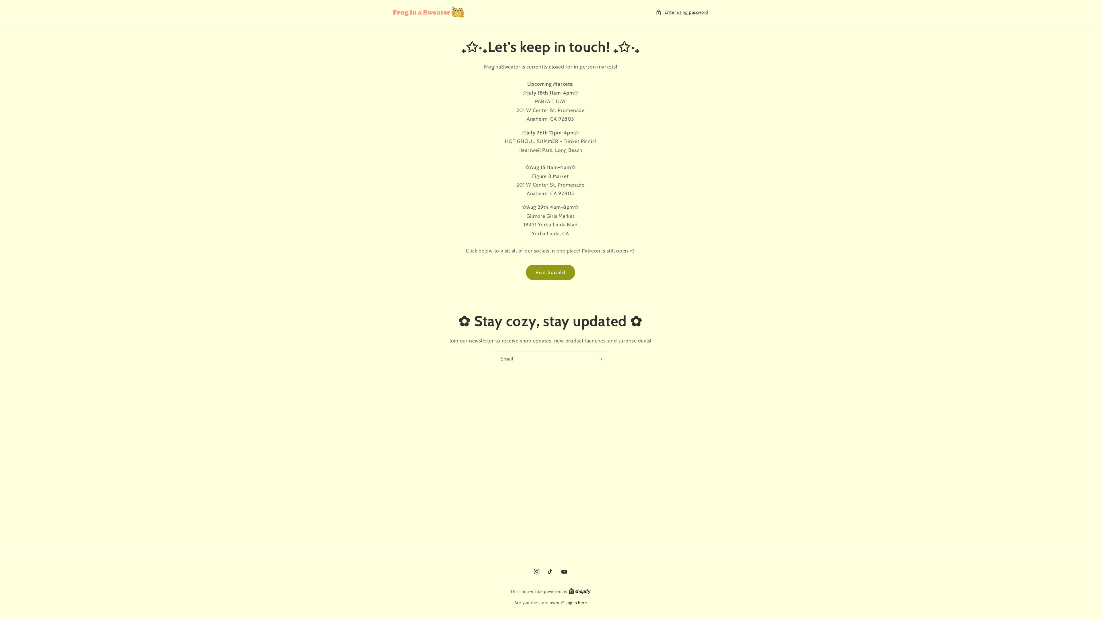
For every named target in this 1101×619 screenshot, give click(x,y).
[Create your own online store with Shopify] (580, 591)
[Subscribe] (600, 359)
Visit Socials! (550, 272)
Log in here (576, 602)
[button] (682, 12)
